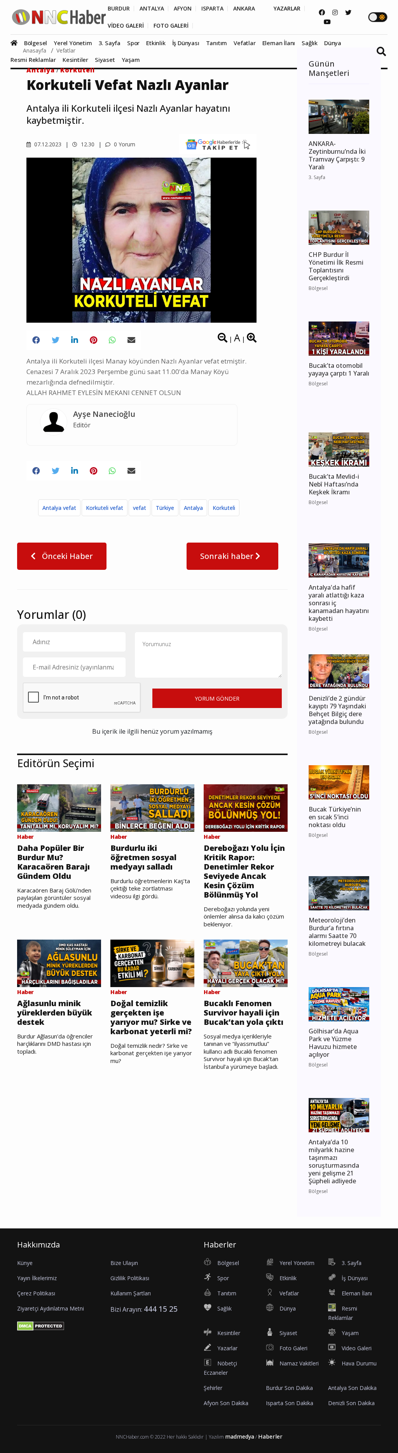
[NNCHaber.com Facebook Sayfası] (322, 12)
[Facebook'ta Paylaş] (36, 340)
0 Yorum (123, 144)
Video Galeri (357, 1348)
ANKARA (244, 8)
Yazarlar (227, 1348)
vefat (139, 507)
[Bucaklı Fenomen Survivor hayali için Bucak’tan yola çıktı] (246, 962)
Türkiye (165, 507)
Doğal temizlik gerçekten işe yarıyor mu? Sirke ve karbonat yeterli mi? (151, 1017)
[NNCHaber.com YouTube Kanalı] (327, 21)
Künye (25, 1263)
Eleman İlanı (278, 43)
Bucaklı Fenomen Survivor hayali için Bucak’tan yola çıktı (243, 1013)
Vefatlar (244, 43)
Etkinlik (155, 43)
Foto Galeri (293, 1348)
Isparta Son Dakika (289, 1403)
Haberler (270, 1436)
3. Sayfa (109, 43)
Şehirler (213, 1388)
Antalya (40, 70)
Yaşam (131, 59)
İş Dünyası (185, 43)
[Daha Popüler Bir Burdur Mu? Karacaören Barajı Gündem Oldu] (59, 807)
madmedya (239, 1436)
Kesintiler (75, 59)
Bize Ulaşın (124, 1263)
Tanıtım (216, 43)
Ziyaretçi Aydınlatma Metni (50, 1308)
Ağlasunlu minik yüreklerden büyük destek (54, 1013)
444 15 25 (161, 1309)
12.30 (86, 144)
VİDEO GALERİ (126, 25)
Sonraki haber (227, 556)
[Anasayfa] (16, 43)
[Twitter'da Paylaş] (55, 340)
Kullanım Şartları (130, 1293)
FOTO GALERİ (171, 25)
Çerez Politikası (36, 1293)
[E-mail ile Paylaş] (131, 340)
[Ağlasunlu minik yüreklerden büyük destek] (59, 962)
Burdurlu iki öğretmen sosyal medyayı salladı (143, 857)
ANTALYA (152, 8)
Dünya (332, 43)
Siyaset (105, 59)
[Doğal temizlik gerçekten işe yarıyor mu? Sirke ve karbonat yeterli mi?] (152, 962)
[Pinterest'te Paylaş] (93, 340)
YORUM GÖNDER (217, 698)
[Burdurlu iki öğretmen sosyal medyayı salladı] (152, 807)
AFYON (183, 8)
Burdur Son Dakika (289, 1388)
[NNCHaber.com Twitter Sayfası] (348, 12)
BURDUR (119, 8)
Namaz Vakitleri (299, 1363)
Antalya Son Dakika (352, 1388)
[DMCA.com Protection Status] (40, 1325)
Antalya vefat (59, 507)
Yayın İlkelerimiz (37, 1278)
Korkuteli (77, 70)
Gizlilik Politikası (129, 1278)
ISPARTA (212, 8)
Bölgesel (35, 43)
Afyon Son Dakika (226, 1403)
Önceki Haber (66, 556)
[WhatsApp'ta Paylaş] (112, 340)
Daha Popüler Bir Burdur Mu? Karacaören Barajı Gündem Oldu (53, 862)
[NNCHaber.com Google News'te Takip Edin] (218, 144)
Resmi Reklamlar (33, 59)
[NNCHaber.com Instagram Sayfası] (335, 12)
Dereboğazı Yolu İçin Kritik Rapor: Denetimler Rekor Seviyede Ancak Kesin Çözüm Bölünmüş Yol (244, 871)
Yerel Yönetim (73, 43)
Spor (133, 43)
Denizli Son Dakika (351, 1403)
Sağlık (310, 43)
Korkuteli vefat (104, 507)
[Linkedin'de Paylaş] (74, 340)
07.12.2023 (47, 144)
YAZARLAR (287, 8)
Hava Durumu (359, 1363)
